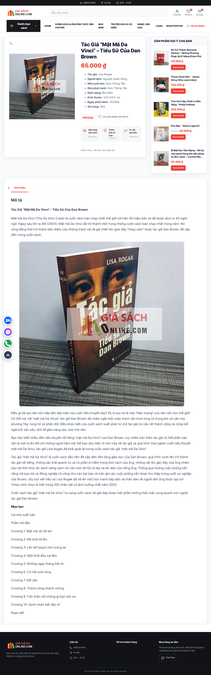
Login (159, 26)
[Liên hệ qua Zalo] (8, 320)
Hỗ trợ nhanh (197, 26)
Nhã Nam (101, 26)
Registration (174, 26)
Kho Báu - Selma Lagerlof (185, 125)
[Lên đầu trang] (8, 355)
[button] (10, 43)
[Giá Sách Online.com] (25, 12)
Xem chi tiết (178, 67)
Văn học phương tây (104, 150)
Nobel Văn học (143, 26)
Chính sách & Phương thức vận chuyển (74, 26)
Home (48, 26)
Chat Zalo (170, 657)
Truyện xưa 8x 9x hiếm (121, 26)
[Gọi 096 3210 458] (8, 343)
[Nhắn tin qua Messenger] (8, 332)
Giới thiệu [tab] (19, 187)
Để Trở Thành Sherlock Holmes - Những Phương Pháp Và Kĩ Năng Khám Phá (186, 53)
